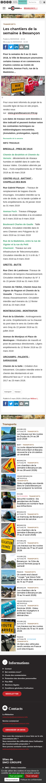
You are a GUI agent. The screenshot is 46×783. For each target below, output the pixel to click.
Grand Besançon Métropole (24, 477)
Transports (9, 24)
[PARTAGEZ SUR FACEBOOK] (5, 46)
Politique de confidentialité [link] (31, 780)
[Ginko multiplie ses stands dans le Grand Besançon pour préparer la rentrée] (8, 479)
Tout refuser (32, 776)
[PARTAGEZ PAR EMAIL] (21, 46)
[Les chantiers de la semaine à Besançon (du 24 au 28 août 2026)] (8, 463)
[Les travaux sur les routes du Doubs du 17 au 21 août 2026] (8, 544)
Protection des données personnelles (20, 678)
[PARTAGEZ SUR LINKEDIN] (16, 46)
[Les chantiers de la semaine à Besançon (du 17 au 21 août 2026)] (8, 528)
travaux (17, 392)
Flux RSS (9, 682)
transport (7, 392)
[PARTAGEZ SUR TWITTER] (10, 46)
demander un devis (15, 730)
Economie (31, 639)
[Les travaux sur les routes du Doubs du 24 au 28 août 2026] (8, 432)
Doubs (20, 494)
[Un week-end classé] (8, 575)
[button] (40, 2)
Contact (8, 669)
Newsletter (12, 694)
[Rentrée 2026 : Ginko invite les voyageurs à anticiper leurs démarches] (8, 604)
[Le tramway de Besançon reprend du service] (8, 515)
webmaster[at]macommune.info (15, 749)
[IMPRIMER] (26, 46)
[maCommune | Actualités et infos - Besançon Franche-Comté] (15, 8)
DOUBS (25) (21, 429)
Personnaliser (12, 779)
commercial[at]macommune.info (15, 723)
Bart (19, 445)
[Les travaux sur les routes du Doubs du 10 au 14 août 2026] (8, 624)
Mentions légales (12, 685)
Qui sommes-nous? (13, 672)
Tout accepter (15, 776)
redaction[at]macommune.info (15, 717)
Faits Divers (22, 496)
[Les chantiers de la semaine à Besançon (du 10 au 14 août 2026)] (8, 591)
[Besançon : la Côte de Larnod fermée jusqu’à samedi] (8, 559)
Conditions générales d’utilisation (19, 688)
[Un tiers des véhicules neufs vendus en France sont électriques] (8, 640)
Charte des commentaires (15, 675)
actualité (21, 431)
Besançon (21, 461)
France (20, 572)
